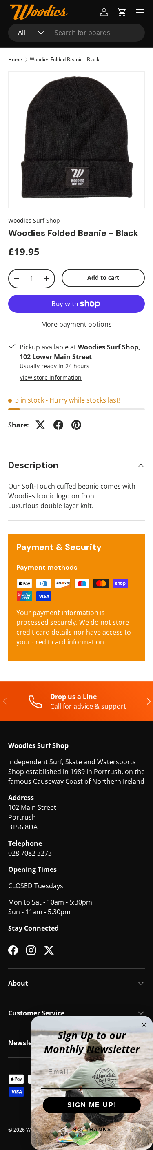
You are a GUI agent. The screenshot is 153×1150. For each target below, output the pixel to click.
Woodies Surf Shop (34, 220)
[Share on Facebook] (58, 425)
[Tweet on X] (40, 425)
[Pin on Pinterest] (76, 425)
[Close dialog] (144, 1025)
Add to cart (103, 277)
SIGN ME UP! (92, 1104)
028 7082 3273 (30, 853)
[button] (122, 12)
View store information (51, 377)
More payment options (76, 324)
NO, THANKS (92, 1129)
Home (15, 59)
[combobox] (76, 33)
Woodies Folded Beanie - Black (64, 59)
